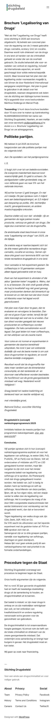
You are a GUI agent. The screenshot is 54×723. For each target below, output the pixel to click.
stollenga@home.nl (33, 122)
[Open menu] (48, 7)
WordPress (24, 717)
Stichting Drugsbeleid (17, 669)
